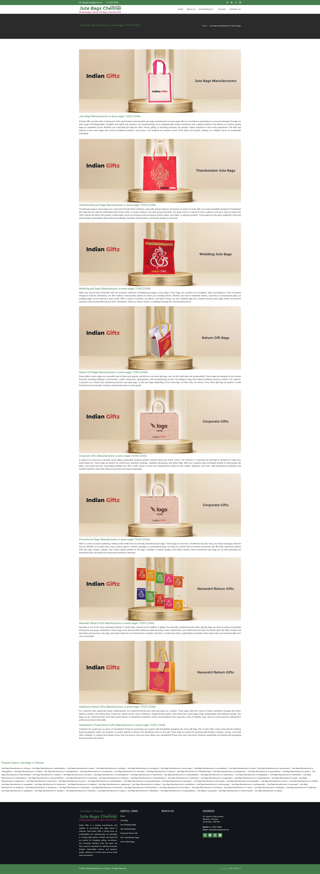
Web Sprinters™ (235, 868)
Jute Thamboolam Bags (129, 837)
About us (190, 9)
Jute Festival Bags (127, 842)
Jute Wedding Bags (128, 829)
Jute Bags (124, 820)
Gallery (222, 9)
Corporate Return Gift (128, 833)
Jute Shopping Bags (128, 825)
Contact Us (235, 9)
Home (180, 9)
